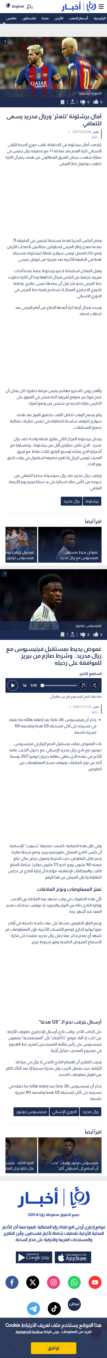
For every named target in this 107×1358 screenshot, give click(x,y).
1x (24, 685)
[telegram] (33, 1308)
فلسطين (29, 18)
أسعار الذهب (78, 18)
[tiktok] (54, 1308)
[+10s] (95, 685)
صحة (45, 18)
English (18, 6)
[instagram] (53, 1282)
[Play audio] (13, 685)
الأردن (59, 18)
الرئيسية (100, 18)
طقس (11, 18)
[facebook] (11, 1282)
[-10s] (83, 685)
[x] (32, 1282)
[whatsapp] (74, 1282)
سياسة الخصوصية (29, 1331)
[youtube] (95, 1282)
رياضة (95, 136)
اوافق (53, 1348)
